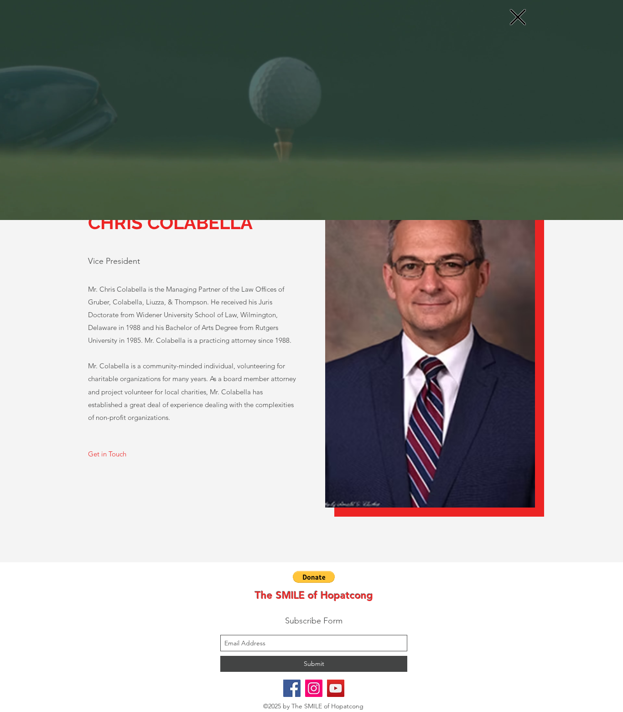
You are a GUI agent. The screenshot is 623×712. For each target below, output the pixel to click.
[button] (518, 17)
